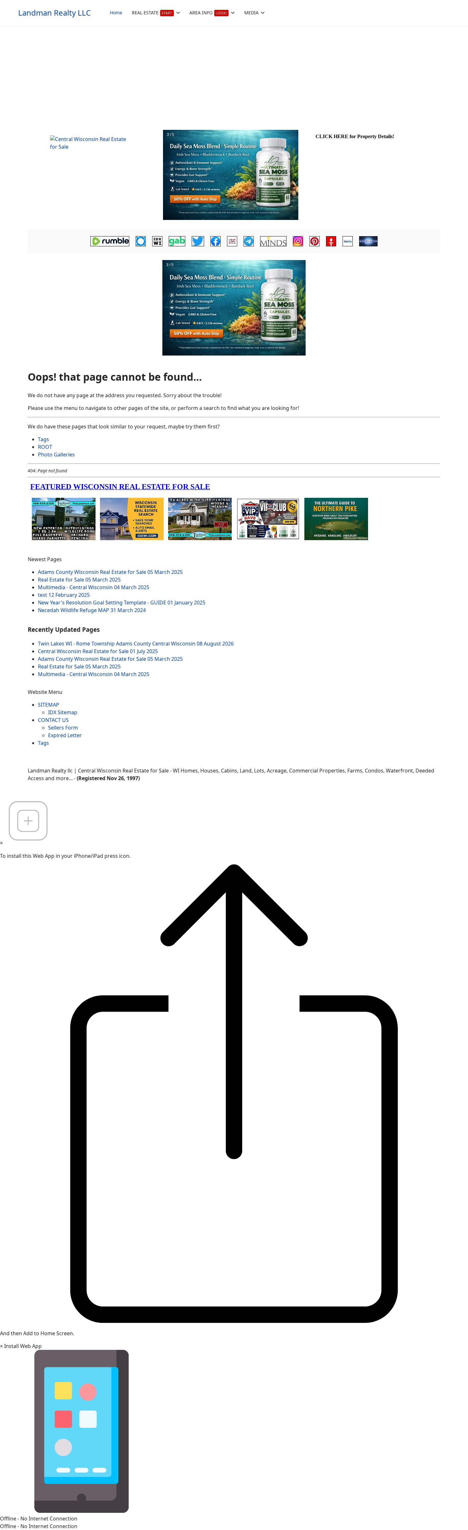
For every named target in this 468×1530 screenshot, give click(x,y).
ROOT (45, 446)
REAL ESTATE (152, 13)
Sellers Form (63, 727)
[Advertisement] (234, 73)
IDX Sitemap (62, 712)
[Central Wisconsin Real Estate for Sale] (94, 175)
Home (116, 13)
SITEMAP (48, 704)
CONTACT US (53, 719)
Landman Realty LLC (54, 13)
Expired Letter (65, 735)
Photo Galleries (56, 454)
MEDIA (251, 13)
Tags (43, 439)
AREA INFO (208, 13)
